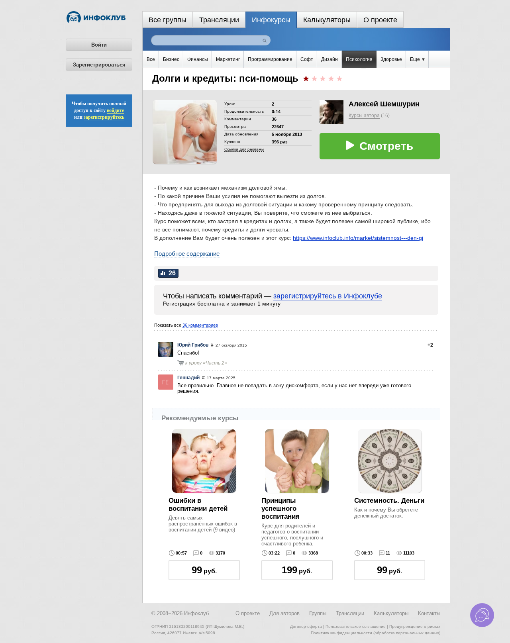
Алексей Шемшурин (384, 104)
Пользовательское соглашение (356, 626)
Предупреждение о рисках (414, 626)
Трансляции (219, 20)
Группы (317, 613)
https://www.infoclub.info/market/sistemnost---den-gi (358, 238)
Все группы (167, 20)
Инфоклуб (196, 613)
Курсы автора (364, 115)
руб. (204, 570)
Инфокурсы (271, 20)
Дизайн (329, 59)
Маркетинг (228, 59)
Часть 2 (215, 363)
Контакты (429, 613)
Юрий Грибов (192, 345)
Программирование (270, 59)
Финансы (197, 59)
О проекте (380, 20)
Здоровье (391, 59)
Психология (359, 59)
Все (151, 59)
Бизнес (171, 59)
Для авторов (284, 613)
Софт (306, 59)
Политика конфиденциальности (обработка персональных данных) (375, 633)
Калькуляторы (327, 20)
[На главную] (96, 21)
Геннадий (188, 377)
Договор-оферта (306, 626)
